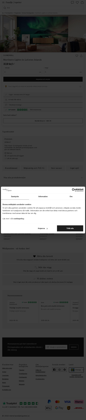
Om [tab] (71, 196)
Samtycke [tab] (15, 196)
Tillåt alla (70, 228)
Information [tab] (43, 196)
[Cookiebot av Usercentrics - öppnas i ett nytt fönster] (73, 190)
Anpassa (41, 228)
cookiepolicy (18, 219)
